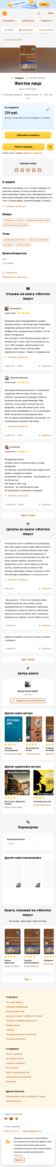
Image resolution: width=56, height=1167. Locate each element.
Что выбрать (8, 21)
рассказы (8, 245)
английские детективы (14, 240)
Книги (10, 30)
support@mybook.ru (31, 1131)
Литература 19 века (13, 220)
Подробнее (18, 1156)
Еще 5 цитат (28, 659)
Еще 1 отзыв (28, 515)
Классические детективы (16, 225)
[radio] (16, 170)
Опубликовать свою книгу (14, 277)
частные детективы (38, 240)
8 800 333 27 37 (11, 1131)
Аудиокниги (27, 30)
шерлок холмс (23, 245)
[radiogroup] (28, 170)
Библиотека (28, 21)
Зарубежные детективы (38, 220)
